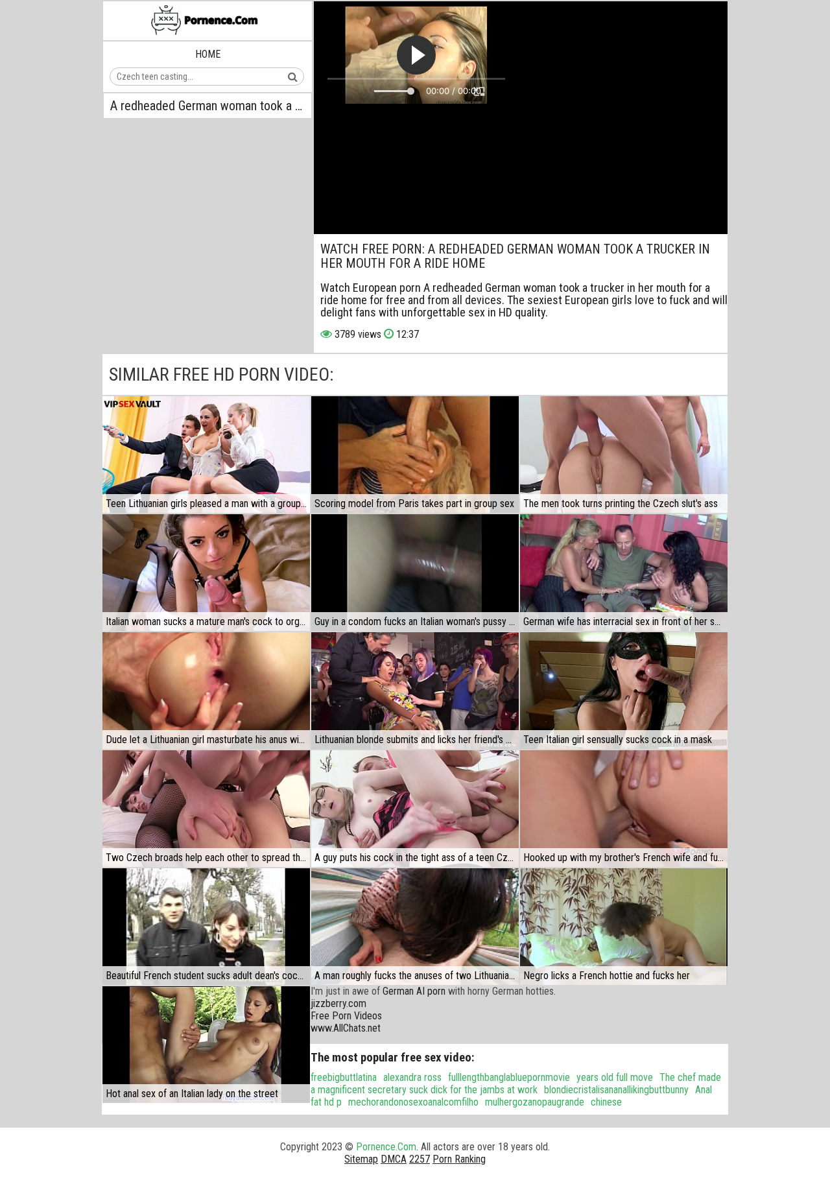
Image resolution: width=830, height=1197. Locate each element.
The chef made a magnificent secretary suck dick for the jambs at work (516, 1083)
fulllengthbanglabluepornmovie (509, 1077)
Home (207, 54)
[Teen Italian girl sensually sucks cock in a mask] (624, 690)
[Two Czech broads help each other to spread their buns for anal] (206, 808)
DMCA (394, 1159)
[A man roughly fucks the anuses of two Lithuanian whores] (415, 926)
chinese (606, 1102)
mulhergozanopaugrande (534, 1102)
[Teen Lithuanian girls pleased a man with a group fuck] (206, 454)
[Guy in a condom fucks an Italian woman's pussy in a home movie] (415, 572)
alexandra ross (412, 1077)
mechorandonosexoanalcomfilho (413, 1102)
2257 (419, 1159)
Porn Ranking (459, 1159)
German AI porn (414, 991)
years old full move (614, 1077)
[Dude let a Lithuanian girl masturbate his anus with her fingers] (206, 690)
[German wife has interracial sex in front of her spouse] (624, 572)
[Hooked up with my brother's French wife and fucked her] (624, 808)
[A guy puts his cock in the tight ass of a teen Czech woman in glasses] (415, 808)
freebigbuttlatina (344, 1077)
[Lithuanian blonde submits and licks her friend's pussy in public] (415, 690)
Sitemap (361, 1159)
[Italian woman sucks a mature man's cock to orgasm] (206, 572)
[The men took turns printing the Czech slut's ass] (624, 454)
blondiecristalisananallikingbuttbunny (616, 1090)
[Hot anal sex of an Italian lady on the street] (206, 1044)
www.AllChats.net (346, 1028)
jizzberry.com (338, 1003)
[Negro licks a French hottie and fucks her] (624, 926)
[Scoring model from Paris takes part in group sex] (415, 454)
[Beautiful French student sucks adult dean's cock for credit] (206, 926)
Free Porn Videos (346, 1016)
